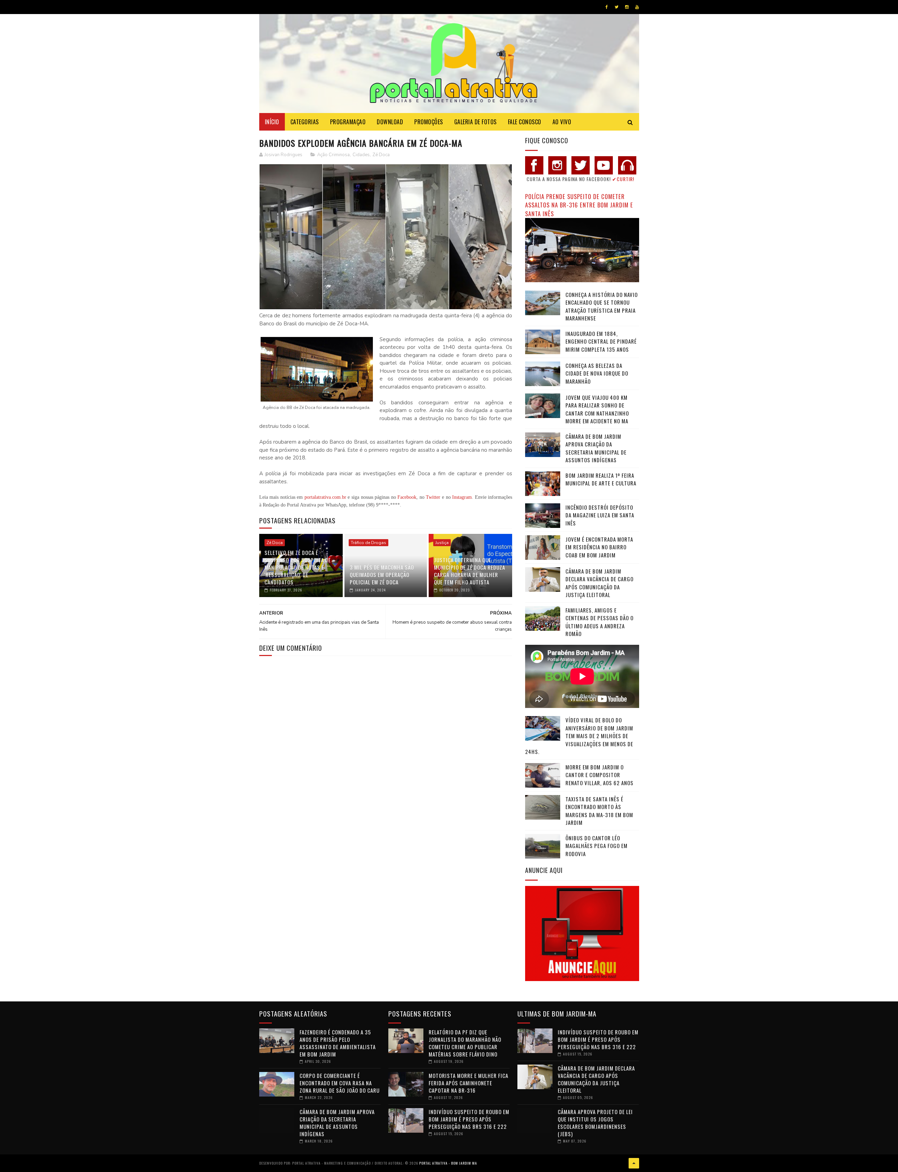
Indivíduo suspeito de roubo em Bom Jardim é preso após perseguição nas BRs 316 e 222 (469, 1119)
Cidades (361, 155)
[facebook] (606, 7)
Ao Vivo (561, 122)
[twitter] (616, 7)
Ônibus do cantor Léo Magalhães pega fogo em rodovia (596, 846)
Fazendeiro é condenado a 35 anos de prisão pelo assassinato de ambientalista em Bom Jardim (338, 1043)
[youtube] (637, 7)
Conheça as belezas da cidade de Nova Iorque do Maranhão (596, 373)
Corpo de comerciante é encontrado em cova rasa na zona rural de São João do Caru (340, 1083)
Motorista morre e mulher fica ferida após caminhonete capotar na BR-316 (468, 1083)
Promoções (428, 122)
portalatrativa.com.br (325, 497)
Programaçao (348, 122)
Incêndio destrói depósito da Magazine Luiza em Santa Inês (599, 515)
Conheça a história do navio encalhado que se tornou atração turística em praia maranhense (601, 306)
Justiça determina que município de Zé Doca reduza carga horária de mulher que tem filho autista (469, 571)
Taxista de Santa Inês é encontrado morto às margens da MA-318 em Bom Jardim (599, 811)
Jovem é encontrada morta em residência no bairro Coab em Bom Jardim (599, 547)
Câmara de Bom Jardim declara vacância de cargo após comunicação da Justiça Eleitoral (599, 583)
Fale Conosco (524, 122)
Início (272, 122)
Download (390, 122)
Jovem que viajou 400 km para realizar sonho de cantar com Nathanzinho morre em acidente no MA (597, 409)
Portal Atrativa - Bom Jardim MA (448, 1163)
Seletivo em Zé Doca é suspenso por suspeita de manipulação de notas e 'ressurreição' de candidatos (297, 567)
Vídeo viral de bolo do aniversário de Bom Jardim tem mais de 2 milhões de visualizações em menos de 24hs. (579, 735)
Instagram (462, 497)
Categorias (304, 122)
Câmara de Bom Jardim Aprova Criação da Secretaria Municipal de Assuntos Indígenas (595, 448)
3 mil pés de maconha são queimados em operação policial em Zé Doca (382, 574)
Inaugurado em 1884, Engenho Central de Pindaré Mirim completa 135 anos (601, 341)
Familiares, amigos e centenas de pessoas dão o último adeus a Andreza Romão (599, 622)
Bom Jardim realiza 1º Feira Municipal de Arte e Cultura (600, 479)
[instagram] (627, 7)
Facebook (406, 497)
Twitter (433, 497)
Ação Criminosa (333, 155)
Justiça (442, 542)
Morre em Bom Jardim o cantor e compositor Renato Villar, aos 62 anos (599, 775)
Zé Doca (381, 155)
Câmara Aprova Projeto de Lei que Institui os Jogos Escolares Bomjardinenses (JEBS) (595, 1123)
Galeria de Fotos (475, 122)
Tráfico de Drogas (368, 542)
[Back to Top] (634, 1163)
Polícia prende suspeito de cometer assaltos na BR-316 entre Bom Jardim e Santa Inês (579, 205)
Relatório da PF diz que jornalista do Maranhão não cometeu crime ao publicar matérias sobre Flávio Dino (465, 1043)
